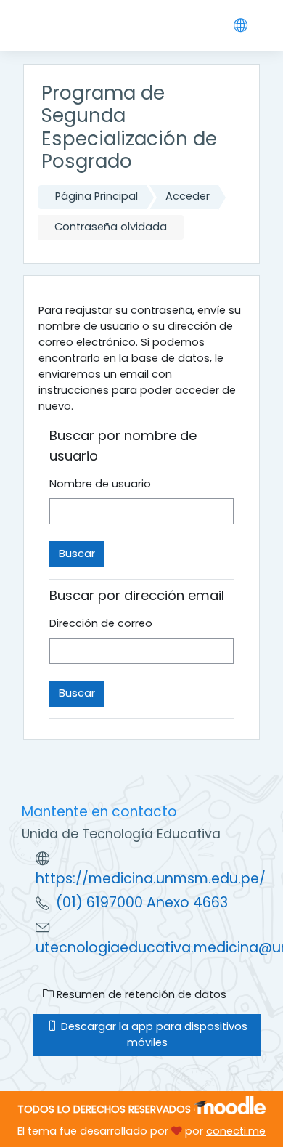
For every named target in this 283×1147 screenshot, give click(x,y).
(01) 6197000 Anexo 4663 (142, 902)
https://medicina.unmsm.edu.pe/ (151, 878)
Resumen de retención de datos (140, 994)
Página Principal (96, 196)
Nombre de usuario (100, 484)
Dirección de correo (100, 623)
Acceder (187, 196)
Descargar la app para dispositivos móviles (152, 1034)
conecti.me (236, 1131)
